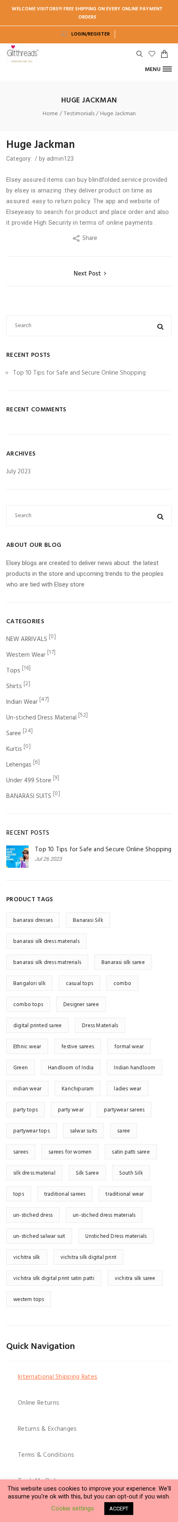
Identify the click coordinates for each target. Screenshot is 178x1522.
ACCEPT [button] (118, 1508)
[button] (158, 69)
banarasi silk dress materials (46, 941)
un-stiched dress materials (104, 1215)
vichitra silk (26, 1257)
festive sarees (77, 1046)
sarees (20, 1152)
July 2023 (18, 472)
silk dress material (34, 1173)
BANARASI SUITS (28, 796)
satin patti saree (130, 1152)
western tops (28, 1299)
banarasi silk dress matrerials (47, 962)
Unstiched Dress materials (116, 1236)
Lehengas (18, 765)
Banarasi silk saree (123, 962)
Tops (13, 671)
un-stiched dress (33, 1215)
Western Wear (26, 655)
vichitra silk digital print (88, 1257)
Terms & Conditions (46, 1455)
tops (18, 1194)
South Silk (131, 1173)
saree (123, 1131)
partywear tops (31, 1131)
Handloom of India (71, 1068)
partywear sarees (124, 1110)
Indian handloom (134, 1068)
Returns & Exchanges (47, 1429)
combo (122, 983)
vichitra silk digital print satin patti (53, 1278)
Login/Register (90, 34)
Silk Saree (87, 1173)
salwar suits (83, 1131)
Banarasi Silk (88, 920)
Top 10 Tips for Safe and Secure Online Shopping (79, 373)
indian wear (27, 1089)
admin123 (60, 158)
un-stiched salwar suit (39, 1236)
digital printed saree (37, 1025)
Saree (13, 733)
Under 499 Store (28, 781)
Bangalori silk (29, 983)
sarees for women (69, 1152)
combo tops (28, 1004)
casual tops (79, 983)
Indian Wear (22, 702)
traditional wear (125, 1194)
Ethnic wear (27, 1046)
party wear (71, 1110)
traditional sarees (65, 1194)
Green (20, 1068)
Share (90, 238)
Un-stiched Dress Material (41, 718)
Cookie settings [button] (72, 1508)
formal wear (129, 1046)
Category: (20, 158)
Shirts (14, 686)
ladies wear (127, 1089)
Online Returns (38, 1403)
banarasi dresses (33, 920)
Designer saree (81, 1004)
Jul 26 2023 (48, 859)
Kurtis (14, 749)
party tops (25, 1110)
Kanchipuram (78, 1089)
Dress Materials (100, 1025)
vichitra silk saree (135, 1278)
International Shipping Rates (57, 1377)
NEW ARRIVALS (26, 639)
